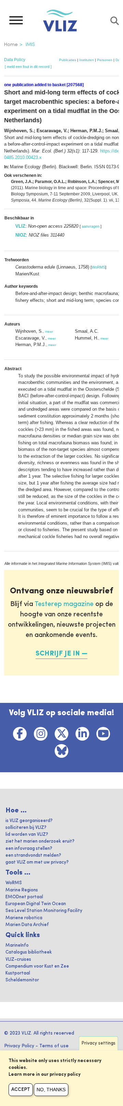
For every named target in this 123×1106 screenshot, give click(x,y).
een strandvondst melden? (33, 855)
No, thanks (51, 1089)
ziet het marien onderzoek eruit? (39, 841)
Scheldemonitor (22, 980)
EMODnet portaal (24, 897)
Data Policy (14, 59)
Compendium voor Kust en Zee (37, 966)
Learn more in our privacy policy (45, 1074)
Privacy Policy (19, 1046)
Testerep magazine (64, 604)
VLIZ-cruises (18, 959)
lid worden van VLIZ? (26, 834)
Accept (20, 1089)
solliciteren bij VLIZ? (25, 827)
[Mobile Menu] (16, 22)
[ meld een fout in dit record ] (28, 67)
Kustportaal (17, 973)
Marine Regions (21, 890)
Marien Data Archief (27, 925)
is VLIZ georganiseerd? (29, 821)
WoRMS (98, 267)
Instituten (86, 60)
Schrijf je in (58, 653)
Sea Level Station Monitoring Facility (43, 911)
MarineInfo (17, 945)
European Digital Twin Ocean (35, 904)
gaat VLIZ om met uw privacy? (37, 862)
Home (11, 44)
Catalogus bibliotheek (28, 952)
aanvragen (90, 226)
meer (49, 331)
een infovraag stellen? (28, 848)
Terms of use (54, 1046)
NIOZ (20, 235)
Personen (104, 60)
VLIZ (20, 226)
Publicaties (67, 60)
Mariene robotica (23, 918)
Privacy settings (98, 1043)
